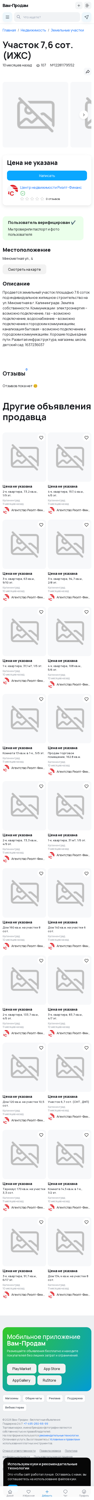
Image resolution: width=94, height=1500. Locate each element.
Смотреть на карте (24, 269)
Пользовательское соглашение (53, 1456)
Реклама (54, 1398)
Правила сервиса (50, 1451)
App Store (52, 1368)
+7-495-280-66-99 (36, 1424)
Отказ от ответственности (19, 1451)
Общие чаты (33, 1398)
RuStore (49, 1380)
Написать (47, 175)
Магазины (11, 1398)
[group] (35, 114)
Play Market (21, 1368)
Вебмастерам (14, 1407)
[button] (83, 114)
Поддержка (75, 1398)
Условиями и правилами (65, 1439)
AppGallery (21, 1380)
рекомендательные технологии (59, 1435)
